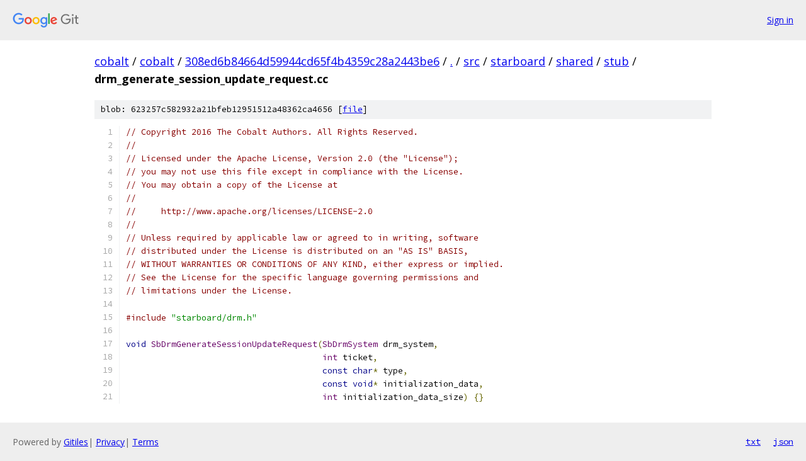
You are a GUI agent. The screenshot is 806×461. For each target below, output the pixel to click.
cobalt (111, 61)
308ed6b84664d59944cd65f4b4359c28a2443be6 (312, 61)
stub (616, 61)
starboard (518, 61)
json (783, 441)
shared (574, 61)
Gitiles (76, 442)
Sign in (780, 20)
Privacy (110, 442)
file (353, 109)
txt (753, 441)
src (471, 61)
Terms (145, 442)
